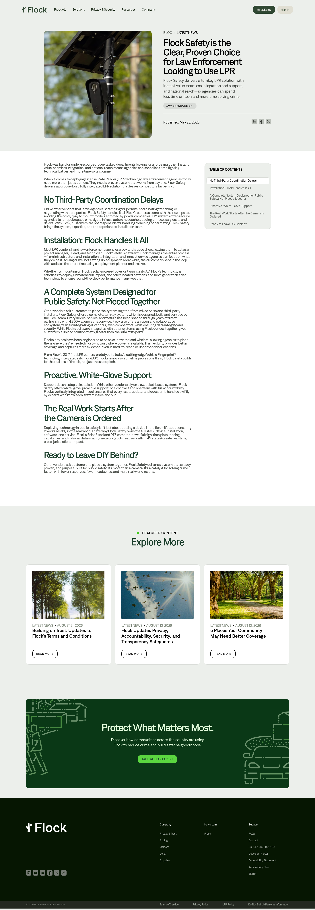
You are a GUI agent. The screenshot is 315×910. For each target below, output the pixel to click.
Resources (128, 9)
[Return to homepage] (34, 10)
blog (167, 33)
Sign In (285, 9)
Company (148, 9)
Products (60, 9)
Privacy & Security (103, 9)
